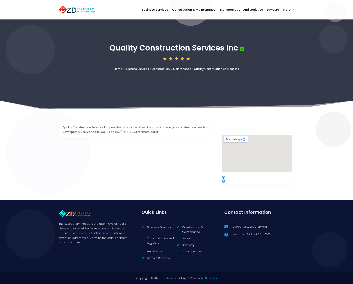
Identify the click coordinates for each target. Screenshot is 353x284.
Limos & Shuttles (158, 258)
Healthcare (154, 251)
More (286, 10)
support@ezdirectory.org (250, 227)
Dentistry (188, 245)
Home (118, 69)
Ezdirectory (170, 278)
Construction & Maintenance (193, 10)
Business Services (155, 10)
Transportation (192, 251)
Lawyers (273, 10)
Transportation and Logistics (241, 10)
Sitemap (211, 278)
